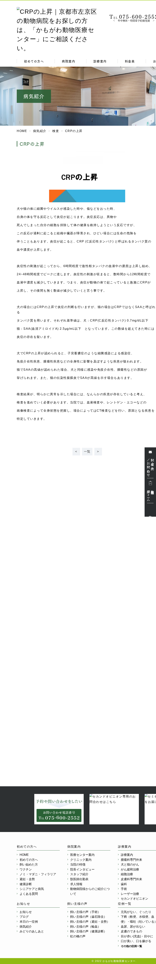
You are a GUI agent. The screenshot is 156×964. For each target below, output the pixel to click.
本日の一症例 (29, 921)
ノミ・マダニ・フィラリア (38, 874)
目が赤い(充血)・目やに (137, 936)
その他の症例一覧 (131, 946)
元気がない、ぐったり (136, 912)
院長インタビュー (82, 869)
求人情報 (76, 884)
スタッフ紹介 (79, 874)
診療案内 (100, 61)
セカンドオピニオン (134, 898)
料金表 (130, 61)
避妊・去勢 (27, 879)
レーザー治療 (130, 893)
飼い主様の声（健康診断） (88, 931)
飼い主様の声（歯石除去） (88, 916)
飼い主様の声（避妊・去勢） (90, 921)
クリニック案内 (81, 859)
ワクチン (26, 869)
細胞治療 (127, 874)
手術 (124, 888)
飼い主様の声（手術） (85, 912)
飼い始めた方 (29, 864)
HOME (24, 854)
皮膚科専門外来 (131, 879)
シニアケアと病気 (32, 888)
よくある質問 (29, 893)
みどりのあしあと (32, 931)
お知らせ (26, 912)
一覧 (87, 451)
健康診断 (26, 884)
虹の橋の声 (77, 936)
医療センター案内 (82, 854)
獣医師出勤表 (79, 879)
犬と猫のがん (130, 864)
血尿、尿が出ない (133, 926)
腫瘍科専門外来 (131, 859)
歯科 (124, 884)
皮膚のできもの (131, 931)
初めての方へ (34, 61)
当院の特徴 (77, 864)
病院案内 (68, 61)
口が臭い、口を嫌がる (136, 941)
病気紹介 (26, 926)
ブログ (24, 916)
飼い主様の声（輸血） (85, 926)
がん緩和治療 (130, 869)
